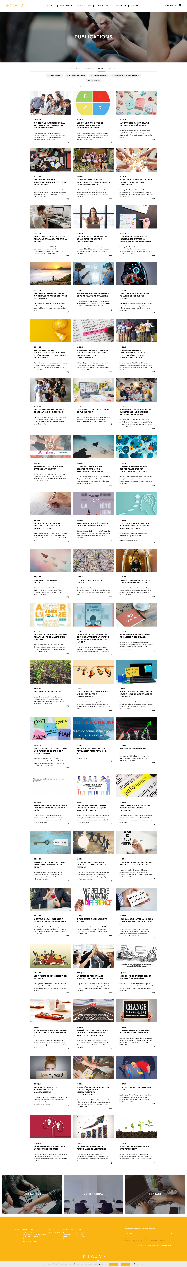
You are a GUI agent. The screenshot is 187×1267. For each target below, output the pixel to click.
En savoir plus (138, 1264)
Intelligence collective (76, 75)
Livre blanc (120, 6)
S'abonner (170, 5)
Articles (101, 68)
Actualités (75, 68)
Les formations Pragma (30, 1241)
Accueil (51, 6)
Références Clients (54, 1232)
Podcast (113, 68)
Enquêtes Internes (54, 75)
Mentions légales (153, 1245)
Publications (84, 6)
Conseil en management (30, 1239)
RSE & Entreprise (93, 80)
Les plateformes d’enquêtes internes (34, 1234)
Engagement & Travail (99, 75)
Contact (135, 6)
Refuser (125, 1264)
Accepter (113, 1264)
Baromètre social (28, 1232)
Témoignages (89, 68)
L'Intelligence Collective (30, 1236)
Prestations (66, 6)
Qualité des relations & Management (125, 75)
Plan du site (142, 1245)
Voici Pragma (103, 6)
